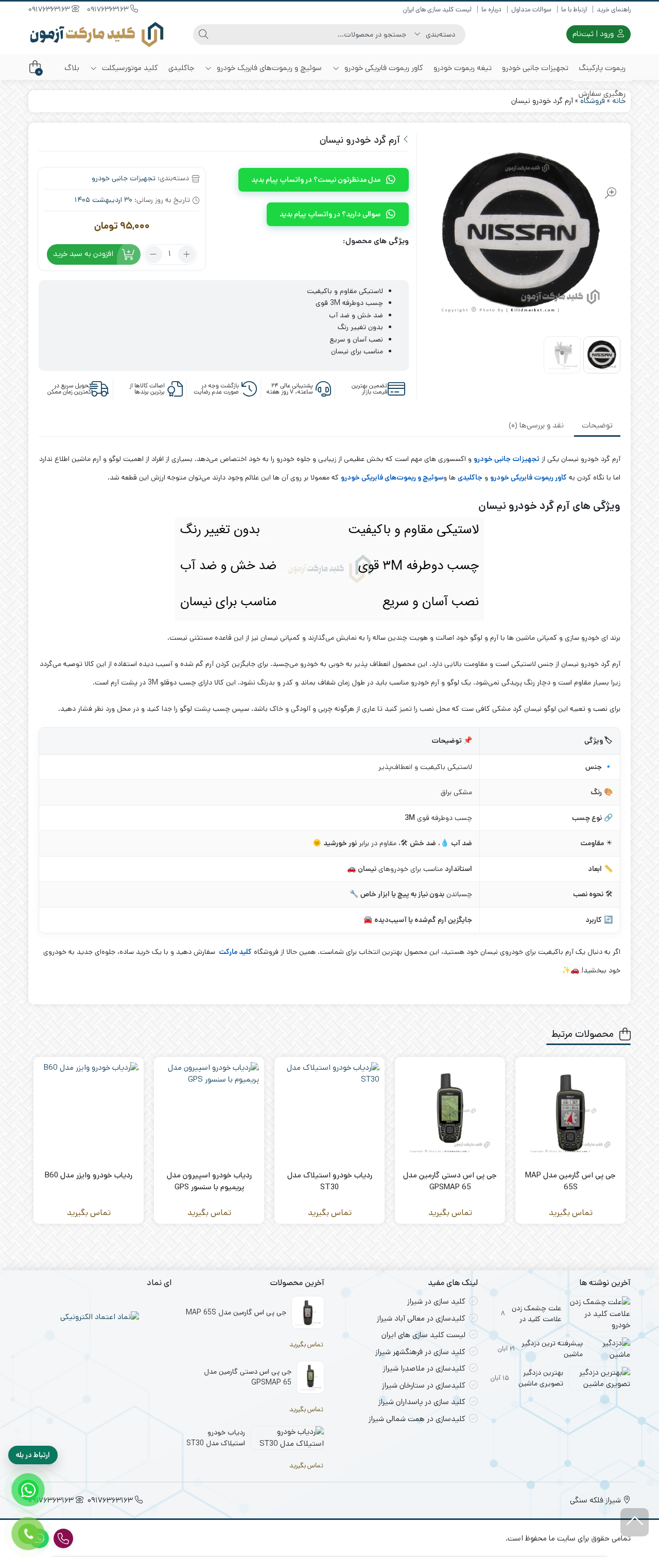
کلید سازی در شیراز (436, 1301)
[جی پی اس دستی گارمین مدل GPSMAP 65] (450, 1112)
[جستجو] (203, 34)
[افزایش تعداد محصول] (187, 254)
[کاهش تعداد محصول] (153, 254)
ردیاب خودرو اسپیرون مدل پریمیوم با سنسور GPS (209, 1181)
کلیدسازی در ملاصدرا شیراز (424, 1368)
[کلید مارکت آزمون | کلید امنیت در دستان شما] (96, 34)
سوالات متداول (531, 9)
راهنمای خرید (614, 9)
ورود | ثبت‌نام (594, 33)
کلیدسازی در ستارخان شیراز (423, 1385)
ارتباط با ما (574, 9)
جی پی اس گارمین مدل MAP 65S (570, 1181)
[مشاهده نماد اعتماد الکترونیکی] (99, 1317)
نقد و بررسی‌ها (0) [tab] (536, 425)
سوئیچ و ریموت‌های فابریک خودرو (268, 67)
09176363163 (108, 9)
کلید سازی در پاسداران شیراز (421, 1401)
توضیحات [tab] (597, 425)
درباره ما (491, 9)
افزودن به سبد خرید (83, 253)
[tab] (597, 426)
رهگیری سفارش (602, 93)
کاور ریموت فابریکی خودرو (382, 67)
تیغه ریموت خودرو (462, 67)
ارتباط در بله (33, 1455)
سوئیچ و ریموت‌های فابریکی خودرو (392, 477)
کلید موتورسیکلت (129, 67)
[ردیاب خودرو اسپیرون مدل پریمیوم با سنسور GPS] (209, 1112)
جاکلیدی (181, 67)
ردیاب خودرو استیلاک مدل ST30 (329, 1181)
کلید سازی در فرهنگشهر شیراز (420, 1351)
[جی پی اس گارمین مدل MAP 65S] (570, 1112)
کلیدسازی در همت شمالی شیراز (417, 1418)
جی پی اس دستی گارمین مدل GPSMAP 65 (450, 1181)
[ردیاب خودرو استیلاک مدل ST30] (329, 1112)
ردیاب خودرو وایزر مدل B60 (88, 1175)
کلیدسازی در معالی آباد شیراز (421, 1318)
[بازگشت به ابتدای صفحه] (634, 1522)
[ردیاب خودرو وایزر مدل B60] (88, 1112)
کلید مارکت (234, 952)
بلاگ (71, 67)
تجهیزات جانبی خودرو (535, 67)
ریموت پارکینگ (602, 67)
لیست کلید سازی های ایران (437, 9)
